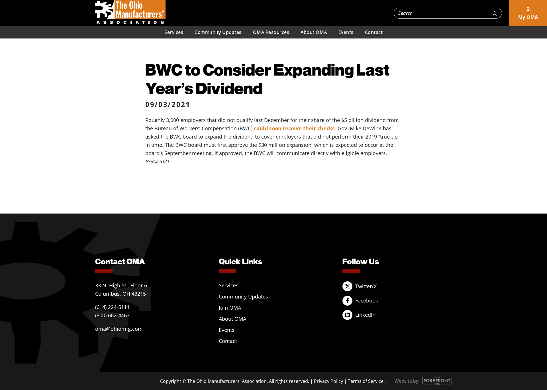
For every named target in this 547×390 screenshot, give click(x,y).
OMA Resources (271, 32)
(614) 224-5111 (112, 307)
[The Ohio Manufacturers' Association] (130, 12)
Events (346, 32)
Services (173, 32)
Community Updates (218, 32)
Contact (374, 32)
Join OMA (230, 307)
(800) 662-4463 (112, 315)
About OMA (314, 32)
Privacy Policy (328, 381)
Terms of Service (365, 381)
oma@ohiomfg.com (119, 328)
